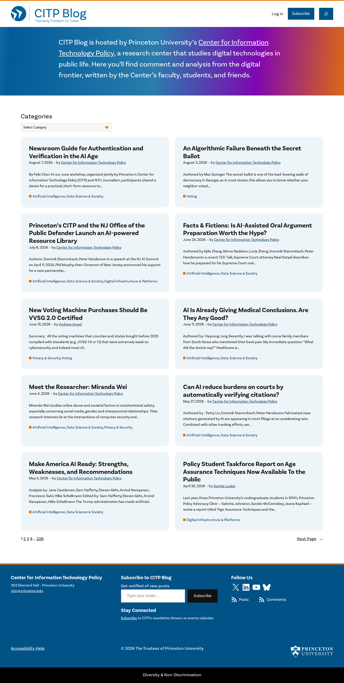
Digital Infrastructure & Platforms (131, 281)
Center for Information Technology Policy (93, 162)
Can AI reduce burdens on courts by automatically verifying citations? (233, 391)
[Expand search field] (326, 14)
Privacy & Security (46, 358)
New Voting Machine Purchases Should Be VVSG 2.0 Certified (88, 314)
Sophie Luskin (224, 486)
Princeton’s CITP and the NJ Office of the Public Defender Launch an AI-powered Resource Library (87, 233)
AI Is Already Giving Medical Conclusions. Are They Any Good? (245, 314)
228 (40, 539)
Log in (277, 14)
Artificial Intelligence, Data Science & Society (67, 196)
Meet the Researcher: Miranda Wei (78, 387)
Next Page (310, 539)
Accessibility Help (28, 648)
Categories (36, 116)
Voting (192, 196)
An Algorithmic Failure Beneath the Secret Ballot (242, 152)
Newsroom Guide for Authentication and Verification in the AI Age (86, 152)
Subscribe (301, 13)
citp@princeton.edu (27, 591)
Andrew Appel (70, 324)
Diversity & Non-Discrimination (172, 675)
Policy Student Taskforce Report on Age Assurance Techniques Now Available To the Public (244, 471)
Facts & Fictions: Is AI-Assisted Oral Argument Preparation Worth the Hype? (247, 229)
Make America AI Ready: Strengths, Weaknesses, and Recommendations (80, 468)
